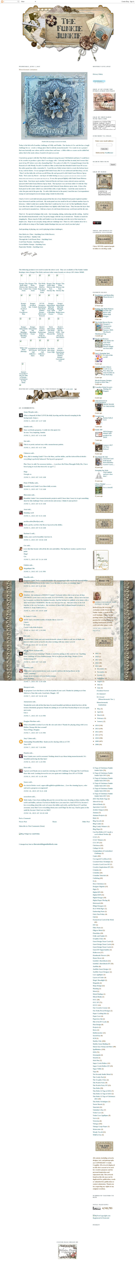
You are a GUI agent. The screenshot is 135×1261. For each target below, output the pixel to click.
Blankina (27, 667)
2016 (97, 663)
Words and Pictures (102, 339)
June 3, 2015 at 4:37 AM (35, 447)
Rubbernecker (98, 1033)
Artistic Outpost (98, 810)
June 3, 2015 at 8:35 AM (35, 504)
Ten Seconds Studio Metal (101, 1074)
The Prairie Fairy (99, 1082)
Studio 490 (98, 430)
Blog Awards (97, 821)
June (99, 688)
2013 (97, 728)
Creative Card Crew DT (101, 864)
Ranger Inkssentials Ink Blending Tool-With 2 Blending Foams (23, 332)
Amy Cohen (28, 738)
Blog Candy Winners (100, 826)
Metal (95, 991)
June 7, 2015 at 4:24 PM (35, 716)
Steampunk (97, 1055)
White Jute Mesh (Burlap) (23, 349)
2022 (97, 653)
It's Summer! (101, 694)
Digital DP (96, 892)
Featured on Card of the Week (103, 920)
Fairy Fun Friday (99, 914)
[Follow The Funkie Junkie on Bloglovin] (99, 82)
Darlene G (27, 533)
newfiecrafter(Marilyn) (32, 521)
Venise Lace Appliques (100, 1115)
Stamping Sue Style (101, 470)
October (100, 675)
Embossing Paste (98, 911)
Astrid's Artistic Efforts (103, 367)
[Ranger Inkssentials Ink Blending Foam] (32, 325)
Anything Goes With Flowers (44, 234)
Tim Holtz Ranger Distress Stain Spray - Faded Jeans (42, 288)
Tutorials (96, 1107)
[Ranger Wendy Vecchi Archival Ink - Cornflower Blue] (23, 301)
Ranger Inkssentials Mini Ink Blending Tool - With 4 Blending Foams (51, 309)
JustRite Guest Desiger (101, 969)
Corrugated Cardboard (101, 859)
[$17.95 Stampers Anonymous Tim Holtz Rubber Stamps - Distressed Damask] (42, 301)
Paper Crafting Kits (100, 1013)
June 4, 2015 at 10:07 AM (35, 611)
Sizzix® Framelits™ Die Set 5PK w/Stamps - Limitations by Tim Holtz (23, 377)
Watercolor (97, 1129)
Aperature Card (98, 807)
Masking (96, 988)
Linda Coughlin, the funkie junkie (105, 603)
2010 (97, 738)
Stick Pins (96, 1060)
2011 (97, 735)
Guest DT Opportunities (101, 950)
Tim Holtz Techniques (100, 1101)
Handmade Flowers (99, 955)
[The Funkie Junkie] (104, 110)
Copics (95, 856)
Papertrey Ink (98, 1019)
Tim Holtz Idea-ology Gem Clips (51, 350)
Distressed (96, 903)
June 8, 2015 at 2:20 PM (35, 762)
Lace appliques (98, 975)
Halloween (96, 952)
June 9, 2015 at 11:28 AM (35, 776)
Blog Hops (96, 829)
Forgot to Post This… (102, 382)
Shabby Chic (36, 237)
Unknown (27, 453)
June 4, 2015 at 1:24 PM (35, 630)
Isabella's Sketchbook (100, 961)
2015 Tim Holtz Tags (100, 799)
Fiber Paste (97, 927)
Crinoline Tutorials (99, 875)
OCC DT (96, 1002)
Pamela (26, 753)
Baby (94, 818)
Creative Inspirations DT (101, 867)
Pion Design (97, 1024)
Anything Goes (47, 239)
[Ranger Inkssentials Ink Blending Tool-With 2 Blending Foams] (23, 325)
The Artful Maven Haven (103, 322)
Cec (25, 545)
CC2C (95, 837)
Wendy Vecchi (98, 1132)
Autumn (95, 812)
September (101, 678)
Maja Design (97, 986)
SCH (94, 1038)
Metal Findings (98, 994)
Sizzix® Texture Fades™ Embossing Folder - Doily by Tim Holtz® (42, 332)
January (100, 721)
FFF (94, 925)
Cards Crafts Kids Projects (33, 627)
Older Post (86, 822)
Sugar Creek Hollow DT (101, 1066)
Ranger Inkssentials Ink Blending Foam (33, 330)
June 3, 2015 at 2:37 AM (35, 421)
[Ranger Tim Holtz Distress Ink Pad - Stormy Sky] (60, 281)
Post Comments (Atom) (36, 826)
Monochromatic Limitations (28, 69)
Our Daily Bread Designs (101, 1011)
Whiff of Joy (97, 1135)
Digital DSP (97, 895)
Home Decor (97, 958)
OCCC (95, 1005)
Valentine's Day (98, 1110)
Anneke (26, 426)
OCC (94, 999)
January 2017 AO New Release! (108, 447)
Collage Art (97, 848)
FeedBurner (109, 153)
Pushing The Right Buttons (104, 309)
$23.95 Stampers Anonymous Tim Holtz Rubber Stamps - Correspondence (60, 355)
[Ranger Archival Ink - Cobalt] (32, 301)
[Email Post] (75, 389)
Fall (94, 917)
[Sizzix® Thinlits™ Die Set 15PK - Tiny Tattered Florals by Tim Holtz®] (60, 325)
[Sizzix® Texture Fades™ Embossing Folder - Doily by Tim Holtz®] (42, 325)
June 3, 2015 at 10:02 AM (35, 540)
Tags (94, 1071)
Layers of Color (98, 977)
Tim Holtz (96, 1088)
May (99, 709)
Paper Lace (97, 1016)
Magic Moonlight (99, 980)
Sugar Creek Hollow (100, 1063)
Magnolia (96, 983)
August (99, 681)
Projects (96, 1027)
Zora (25, 767)
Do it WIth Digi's (99, 909)
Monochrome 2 (108, 297)
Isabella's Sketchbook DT (101, 963)
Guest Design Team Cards (102, 941)
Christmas (96, 845)
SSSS (94, 1052)
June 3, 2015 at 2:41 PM (35, 571)
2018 (97, 656)
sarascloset (27, 796)
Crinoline (96, 873)
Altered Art (97, 801)
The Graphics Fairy (99, 1080)
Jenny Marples (29, 412)
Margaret (27, 687)
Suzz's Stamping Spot (102, 353)
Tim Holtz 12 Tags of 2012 (102, 1091)
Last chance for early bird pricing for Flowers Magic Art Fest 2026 (108, 344)
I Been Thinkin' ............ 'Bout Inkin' (103, 485)
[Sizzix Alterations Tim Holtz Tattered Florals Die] (51, 325)
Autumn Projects (99, 815)
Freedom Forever (103, 690)
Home (55, 822)
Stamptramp (99, 416)
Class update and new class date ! (108, 474)
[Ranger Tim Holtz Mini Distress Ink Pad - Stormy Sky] (51, 281)
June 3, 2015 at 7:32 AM (35, 489)
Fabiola (26, 565)
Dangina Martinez (30, 721)
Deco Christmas (98, 884)
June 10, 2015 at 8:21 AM (35, 791)
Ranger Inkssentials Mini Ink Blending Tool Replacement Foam (60, 309)
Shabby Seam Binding (100, 1044)
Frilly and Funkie (55, 145)
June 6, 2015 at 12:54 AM (35, 645)
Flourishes (96, 933)
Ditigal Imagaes (98, 906)
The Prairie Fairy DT (100, 1085)
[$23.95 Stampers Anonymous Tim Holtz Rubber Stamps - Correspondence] (60, 346)
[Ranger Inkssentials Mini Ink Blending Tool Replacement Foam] (60, 301)
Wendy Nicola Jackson (31, 650)
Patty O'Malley (29, 483)
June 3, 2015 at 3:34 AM (35, 435)
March (99, 715)
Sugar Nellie (97, 1069)
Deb (25, 636)
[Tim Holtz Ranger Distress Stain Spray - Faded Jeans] (41, 281)
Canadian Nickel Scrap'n (103, 387)
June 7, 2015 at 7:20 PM (35, 747)
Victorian (96, 1121)
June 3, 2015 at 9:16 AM (35, 528)
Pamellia (27, 577)
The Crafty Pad (98, 1077)
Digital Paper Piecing (100, 900)
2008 (97, 744)
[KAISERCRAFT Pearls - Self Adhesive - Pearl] (42, 346)
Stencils (95, 1058)
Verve (95, 1118)
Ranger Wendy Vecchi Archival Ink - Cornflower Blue (24, 309)
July (99, 684)
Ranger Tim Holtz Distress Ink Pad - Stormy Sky (60, 287)
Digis (94, 889)
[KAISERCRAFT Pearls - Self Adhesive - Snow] (32, 346)
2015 (97, 666)
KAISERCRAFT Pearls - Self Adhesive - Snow (32, 352)
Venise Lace (97, 1113)
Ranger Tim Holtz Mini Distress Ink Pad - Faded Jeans (23, 287)
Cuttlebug (96, 878)
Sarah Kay (96, 1035)
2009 (97, 741)
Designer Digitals (99, 886)
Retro (95, 1030)
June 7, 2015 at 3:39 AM (35, 681)
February (100, 718)
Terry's (97, 443)
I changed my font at (38, 844)
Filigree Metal (98, 930)
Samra (26, 782)
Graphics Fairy (98, 939)
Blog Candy (97, 824)
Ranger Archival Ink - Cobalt (33, 305)
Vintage (95, 1124)
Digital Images (98, 897)
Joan (25, 509)
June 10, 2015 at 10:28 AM (36, 813)
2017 (97, 660)
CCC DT (96, 843)
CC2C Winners (98, 840)
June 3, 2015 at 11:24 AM (35, 559)
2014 (97, 725)
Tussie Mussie (97, 1104)
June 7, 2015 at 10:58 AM (35, 696)
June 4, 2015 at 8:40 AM (35, 586)
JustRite (96, 966)
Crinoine (96, 870)
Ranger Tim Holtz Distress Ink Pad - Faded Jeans (32, 287)
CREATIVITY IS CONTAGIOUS (101, 401)
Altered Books (98, 804)
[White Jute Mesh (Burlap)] (23, 345)
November (101, 672)
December (101, 669)
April (99, 712)
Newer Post (23, 822)
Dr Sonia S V (28, 616)
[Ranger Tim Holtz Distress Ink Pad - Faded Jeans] (32, 281)
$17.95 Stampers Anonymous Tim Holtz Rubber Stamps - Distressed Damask (42, 310)
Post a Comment (24, 818)
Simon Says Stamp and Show (103, 1047)
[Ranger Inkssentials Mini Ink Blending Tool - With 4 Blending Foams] (51, 301)
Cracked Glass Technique (101, 861)
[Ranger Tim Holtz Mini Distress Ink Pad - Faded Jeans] (23, 281)
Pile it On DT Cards (100, 1022)
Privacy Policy (98, 74)
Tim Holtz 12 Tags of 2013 (102, 1094)
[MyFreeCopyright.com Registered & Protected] (104, 1218)
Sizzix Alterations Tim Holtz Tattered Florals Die (51, 330)
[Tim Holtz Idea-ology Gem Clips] (51, 346)
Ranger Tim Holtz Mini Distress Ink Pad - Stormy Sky (51, 287)
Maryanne (27, 495)
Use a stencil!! (108, 487)
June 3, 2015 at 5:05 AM (35, 477)
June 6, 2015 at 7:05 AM (35, 662)
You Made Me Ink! (101, 457)
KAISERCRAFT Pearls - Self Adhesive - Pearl (42, 352)
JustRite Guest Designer (101, 972)
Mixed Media (97, 997)
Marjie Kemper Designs (103, 380)
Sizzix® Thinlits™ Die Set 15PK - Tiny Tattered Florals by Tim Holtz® (60, 332)
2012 (97, 732)
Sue (25, 441)
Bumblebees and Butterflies (104, 295)
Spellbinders (97, 1049)
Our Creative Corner (100, 1008)
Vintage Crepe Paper (100, 1126)
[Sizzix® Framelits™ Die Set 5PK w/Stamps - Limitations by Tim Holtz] (23, 370)
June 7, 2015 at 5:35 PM (35, 733)
